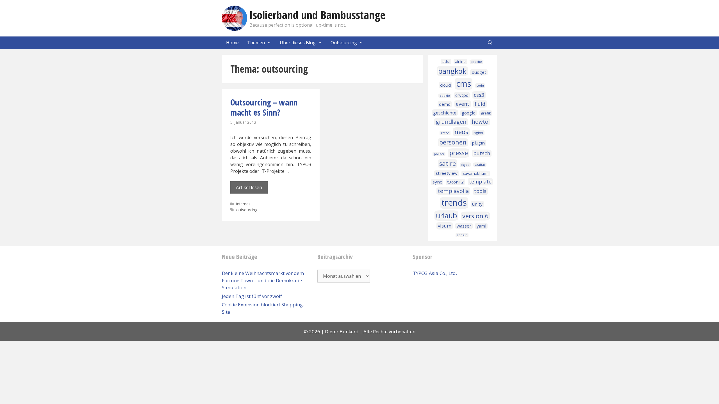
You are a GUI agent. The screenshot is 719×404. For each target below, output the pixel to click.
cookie (445, 96)
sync (437, 182)
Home (232, 43)
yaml (481, 226)
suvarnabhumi (475, 173)
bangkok (452, 71)
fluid (480, 103)
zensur (462, 235)
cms (463, 83)
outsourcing (246, 209)
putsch (481, 153)
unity (477, 204)
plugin (478, 143)
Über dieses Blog (298, 43)
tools (480, 191)
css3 (479, 94)
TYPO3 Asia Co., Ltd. (435, 273)
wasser (464, 226)
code (480, 86)
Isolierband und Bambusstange (317, 14)
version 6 (475, 216)
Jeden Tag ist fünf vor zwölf (252, 296)
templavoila (453, 191)
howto (480, 121)
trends (454, 202)
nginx (478, 132)
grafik (486, 113)
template (480, 181)
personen (453, 142)
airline (460, 61)
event (462, 103)
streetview (447, 173)
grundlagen (451, 121)
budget (479, 72)
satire (447, 163)
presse (458, 153)
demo (444, 104)
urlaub (446, 215)
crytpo (461, 95)
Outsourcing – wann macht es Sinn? (263, 107)
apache (476, 62)
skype (465, 165)
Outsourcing (344, 43)
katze (445, 133)
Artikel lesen (249, 187)
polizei (439, 154)
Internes (243, 203)
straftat (480, 165)
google (468, 113)
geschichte (444, 112)
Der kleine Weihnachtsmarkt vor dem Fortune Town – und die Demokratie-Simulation (263, 280)
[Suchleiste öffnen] (490, 42)
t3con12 (455, 182)
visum (444, 225)
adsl (446, 61)
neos (461, 132)
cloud (445, 85)
